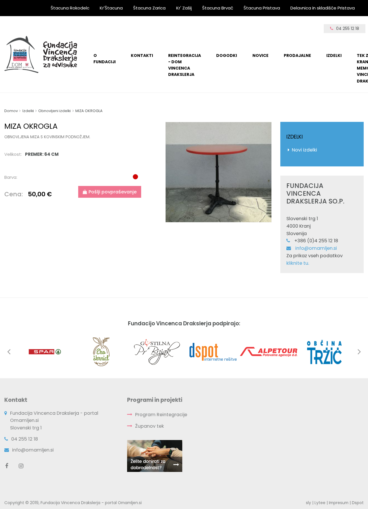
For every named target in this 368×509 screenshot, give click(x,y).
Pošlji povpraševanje (113, 192)
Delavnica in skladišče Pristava (322, 8)
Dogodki (226, 55)
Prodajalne (297, 55)
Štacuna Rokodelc (70, 8)
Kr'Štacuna (111, 8)
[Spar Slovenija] (45, 351)
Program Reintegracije (161, 414)
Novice (260, 55)
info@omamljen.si (316, 248)
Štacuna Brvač (217, 8)
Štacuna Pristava (262, 8)
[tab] (74, 154)
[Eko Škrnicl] (101, 351)
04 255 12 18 (347, 28)
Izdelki (334, 55)
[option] (218, 172)
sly (308, 503)
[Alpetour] (268, 351)
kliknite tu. (297, 263)
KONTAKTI (142, 55)
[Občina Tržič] (324, 351)
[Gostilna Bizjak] (157, 351)
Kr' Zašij (184, 8)
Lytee (320, 503)
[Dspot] (212, 351)
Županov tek (149, 426)
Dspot (358, 503)
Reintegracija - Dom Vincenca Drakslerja (184, 65)
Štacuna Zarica (149, 8)
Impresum (338, 503)
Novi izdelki (304, 150)
